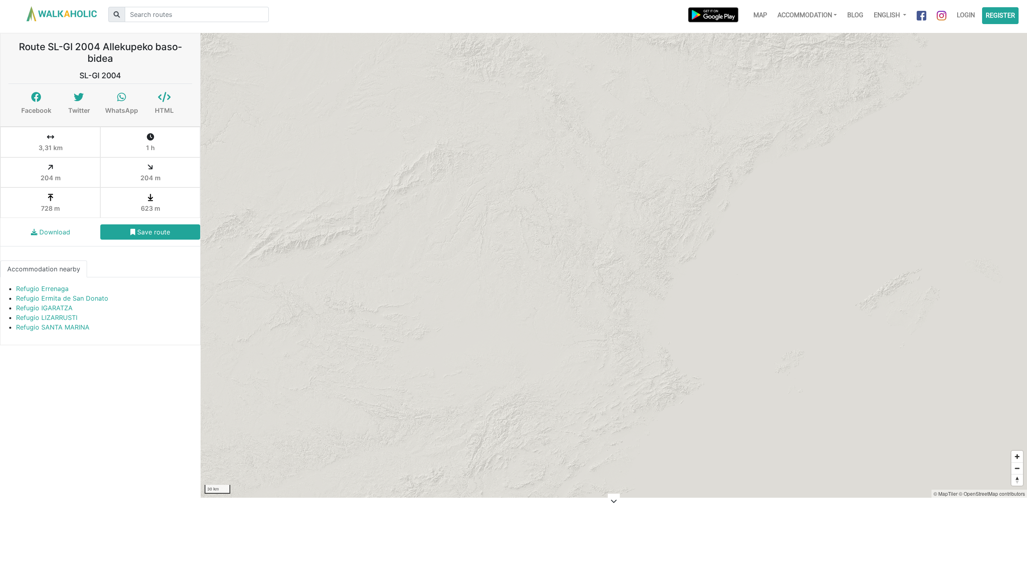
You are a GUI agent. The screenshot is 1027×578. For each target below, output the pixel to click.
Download (53, 232)
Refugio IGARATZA (44, 308)
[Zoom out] (1017, 468)
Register (1000, 15)
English (887, 15)
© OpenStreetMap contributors (992, 493)
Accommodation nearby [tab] (43, 269)
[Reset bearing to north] (1017, 480)
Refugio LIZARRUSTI (46, 317)
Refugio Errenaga (42, 289)
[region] (614, 265)
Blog (855, 15)
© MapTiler (946, 493)
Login (966, 15)
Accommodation (804, 15)
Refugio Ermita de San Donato (62, 298)
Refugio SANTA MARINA (52, 327)
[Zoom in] (1017, 456)
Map (760, 15)
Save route (152, 232)
